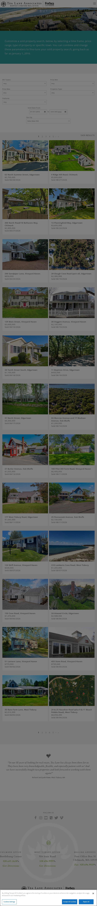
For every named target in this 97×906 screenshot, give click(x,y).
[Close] (93, 893)
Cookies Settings (9, 902)
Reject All (86, 902)
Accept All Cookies (69, 902)
